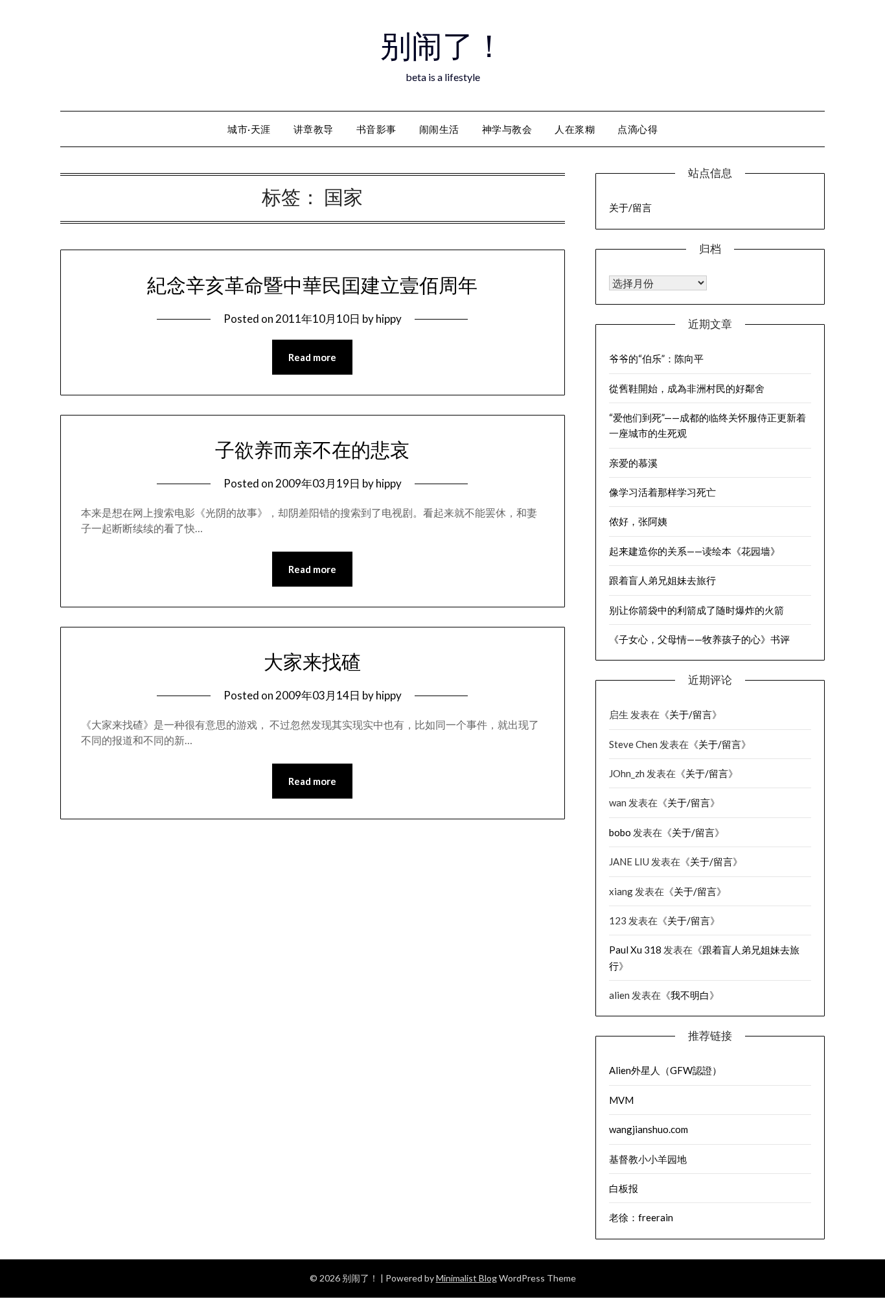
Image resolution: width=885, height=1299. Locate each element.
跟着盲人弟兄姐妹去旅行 (662, 580)
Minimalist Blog (466, 1277)
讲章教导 (313, 129)
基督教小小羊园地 (648, 1159)
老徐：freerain (641, 1217)
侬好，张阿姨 (638, 521)
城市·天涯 (249, 129)
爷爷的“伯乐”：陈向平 (656, 358)
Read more (312, 357)
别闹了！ (442, 46)
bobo (620, 832)
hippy (389, 318)
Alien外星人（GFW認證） (665, 1070)
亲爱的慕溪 (633, 463)
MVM (621, 1100)
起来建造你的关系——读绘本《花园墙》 (694, 551)
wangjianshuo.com (648, 1129)
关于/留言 (630, 207)
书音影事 (376, 129)
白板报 (623, 1188)
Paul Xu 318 (635, 949)
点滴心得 (637, 129)
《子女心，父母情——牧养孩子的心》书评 (699, 639)
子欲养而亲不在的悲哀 (312, 450)
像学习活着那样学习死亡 (662, 492)
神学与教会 (507, 129)
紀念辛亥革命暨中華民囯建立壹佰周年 (312, 285)
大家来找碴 (312, 662)
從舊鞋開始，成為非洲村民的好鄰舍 (686, 388)
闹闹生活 (439, 129)
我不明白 (690, 995)
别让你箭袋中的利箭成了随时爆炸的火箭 (696, 610)
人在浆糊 (575, 129)
